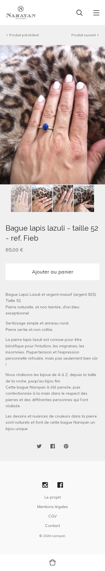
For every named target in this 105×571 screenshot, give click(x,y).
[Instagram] (45, 485)
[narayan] (21, 12)
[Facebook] (60, 485)
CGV (52, 516)
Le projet (53, 497)
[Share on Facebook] (52, 446)
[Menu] (96, 12)
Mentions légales (52, 506)
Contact (52, 525)
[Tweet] (39, 446)
